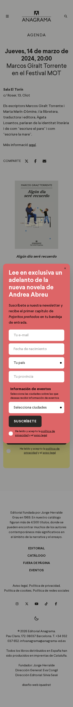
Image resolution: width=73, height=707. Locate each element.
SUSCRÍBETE (25, 421)
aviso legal (40, 435)
